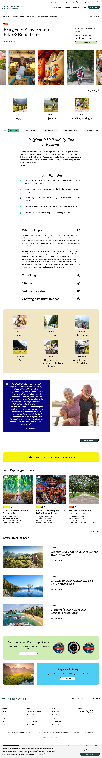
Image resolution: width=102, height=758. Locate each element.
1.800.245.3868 (60, 2)
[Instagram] (79, 711)
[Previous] (6, 489)
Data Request (46, 737)
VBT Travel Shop (56, 721)
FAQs (84, 7)
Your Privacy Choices (89, 732)
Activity (68, 7)
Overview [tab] (13, 130)
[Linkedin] (91, 711)
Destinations (58, 7)
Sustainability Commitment (34, 711)
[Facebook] (87, 711)
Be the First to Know (57, 724)
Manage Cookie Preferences (90, 750)
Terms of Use (45, 732)
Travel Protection (32, 721)
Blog (53, 718)
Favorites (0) (71, 2)
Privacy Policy (76, 732)
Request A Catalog (48, 2)
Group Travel (55, 711)
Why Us (4, 711)
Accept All (89, 754)
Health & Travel (31, 718)
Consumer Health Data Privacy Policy (60, 732)
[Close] (100, 747)
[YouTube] (83, 711)
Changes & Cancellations (34, 715)
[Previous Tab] (4, 130)
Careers (4, 715)
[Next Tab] (97, 130)
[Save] (11, 507)
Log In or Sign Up (91, 2)
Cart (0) (80, 2)
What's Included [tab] (31, 130)
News (3, 721)
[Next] (30, 489)
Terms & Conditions (33, 732)
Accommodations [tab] (50, 130)
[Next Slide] (97, 90)
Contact (4, 724)
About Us (76, 7)
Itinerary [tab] (89, 130)
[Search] (98, 2)
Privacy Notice (42, 754)
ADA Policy (56, 737)
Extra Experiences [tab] (71, 130)
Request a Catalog (57, 715)
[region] (51, 752)
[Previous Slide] (89, 90)
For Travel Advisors (32, 724)
